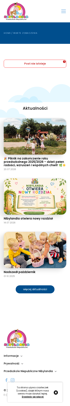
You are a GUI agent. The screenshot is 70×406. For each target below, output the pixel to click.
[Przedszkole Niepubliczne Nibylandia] (16, 11)
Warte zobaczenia (25, 33)
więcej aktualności (35, 289)
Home (7, 33)
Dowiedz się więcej (32, 396)
